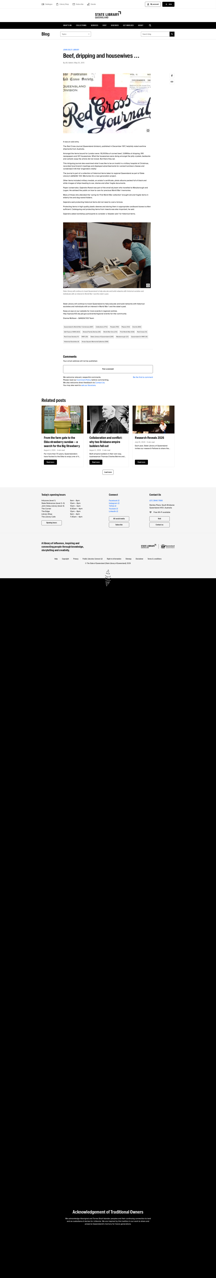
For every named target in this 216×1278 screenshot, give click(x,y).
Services (94, 25)
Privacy (75, 559)
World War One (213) (110, 332)
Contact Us (100, 382)
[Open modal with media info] (148, 130)
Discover (115, 25)
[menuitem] (67, 25)
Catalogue (47, 4)
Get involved (128, 25)
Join (168, 4)
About (140, 25)
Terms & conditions (155, 559)
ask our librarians (88, 385)
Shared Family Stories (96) (92, 332)
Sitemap (128, 559)
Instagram (113, 503)
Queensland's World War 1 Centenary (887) (78, 327)
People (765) (114, 327)
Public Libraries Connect (91, 559)
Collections (81, 25)
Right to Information (114, 559)
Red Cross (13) (142, 332)
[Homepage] (148, 546)
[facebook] (171, 75)
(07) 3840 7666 (156, 500)
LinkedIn (112, 511)
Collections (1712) (102, 327)
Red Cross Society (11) (71, 336)
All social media (119, 518)
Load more (108, 472)
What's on (67, 25)
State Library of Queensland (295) (102, 336)
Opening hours (51, 523)
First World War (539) (127, 332)
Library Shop (62, 4)
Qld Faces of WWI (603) (72, 332)
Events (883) (137, 327)
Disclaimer (139, 559)
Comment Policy (84, 380)
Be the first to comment (143, 377)
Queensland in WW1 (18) (139, 336)
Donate (91, 4)
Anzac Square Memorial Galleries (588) (95, 341)
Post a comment (108, 369)
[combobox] (75, 34)
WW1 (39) (85, 336)
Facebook (113, 500)
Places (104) (126, 327)
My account (153, 4)
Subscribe (77, 4)
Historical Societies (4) (71, 341)
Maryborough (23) (122, 336)
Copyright (65, 559)
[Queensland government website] (167, 546)
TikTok (111, 506)
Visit (104, 25)
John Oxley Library (71, 50)
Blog (46, 34)
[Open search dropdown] (150, 25)
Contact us (159, 525)
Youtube (112, 508)
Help (56, 559)
